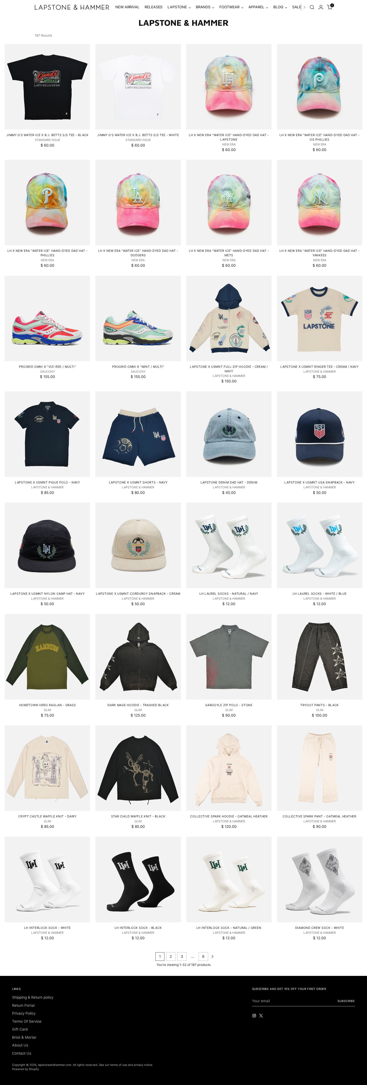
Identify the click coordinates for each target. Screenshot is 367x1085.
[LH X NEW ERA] (229, 87)
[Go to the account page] (321, 7)
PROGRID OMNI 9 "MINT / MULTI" (138, 366)
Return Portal (23, 1005)
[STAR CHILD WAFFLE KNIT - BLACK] (138, 768)
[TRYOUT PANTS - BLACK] (319, 657)
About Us (20, 1045)
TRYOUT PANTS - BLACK (319, 705)
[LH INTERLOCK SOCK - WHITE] (47, 879)
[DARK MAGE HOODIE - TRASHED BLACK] (138, 657)
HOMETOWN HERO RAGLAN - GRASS (47, 705)
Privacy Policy (23, 1013)
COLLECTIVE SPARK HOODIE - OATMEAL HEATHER (229, 816)
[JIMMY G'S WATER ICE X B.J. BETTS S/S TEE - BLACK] (47, 87)
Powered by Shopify (25, 1069)
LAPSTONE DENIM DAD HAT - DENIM (228, 482)
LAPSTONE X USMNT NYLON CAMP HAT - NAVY (47, 593)
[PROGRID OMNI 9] (47, 318)
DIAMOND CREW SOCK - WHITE (319, 928)
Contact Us (21, 1053)
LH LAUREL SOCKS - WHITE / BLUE (320, 593)
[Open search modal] (312, 7)
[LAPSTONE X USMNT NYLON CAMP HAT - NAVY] (47, 545)
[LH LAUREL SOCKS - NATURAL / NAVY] (229, 545)
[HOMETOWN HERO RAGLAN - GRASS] (47, 657)
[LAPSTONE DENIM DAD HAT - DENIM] (229, 434)
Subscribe (346, 1001)
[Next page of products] (212, 956)
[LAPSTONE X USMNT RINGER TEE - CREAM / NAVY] (319, 318)
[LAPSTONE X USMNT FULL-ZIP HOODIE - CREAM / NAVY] (229, 318)
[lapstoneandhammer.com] (72, 7)
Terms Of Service (26, 1021)
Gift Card (20, 1029)
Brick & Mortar (24, 1037)
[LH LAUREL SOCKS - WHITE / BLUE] (319, 545)
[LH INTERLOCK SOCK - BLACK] (138, 879)
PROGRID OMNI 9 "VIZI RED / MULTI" (47, 366)
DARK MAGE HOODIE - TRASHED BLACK (138, 705)
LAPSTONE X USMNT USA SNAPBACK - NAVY (319, 482)
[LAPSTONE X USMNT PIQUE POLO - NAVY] (47, 434)
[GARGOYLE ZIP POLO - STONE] (229, 657)
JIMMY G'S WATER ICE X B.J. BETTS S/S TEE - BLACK (47, 135)
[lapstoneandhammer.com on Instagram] (254, 1016)
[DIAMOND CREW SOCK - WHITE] (319, 879)
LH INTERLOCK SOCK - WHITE (47, 928)
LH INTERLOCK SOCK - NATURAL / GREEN (228, 928)
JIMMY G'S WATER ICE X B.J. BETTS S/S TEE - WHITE (138, 135)
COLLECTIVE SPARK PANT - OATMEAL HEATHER (319, 816)
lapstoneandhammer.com (54, 1064)
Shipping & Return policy (32, 997)
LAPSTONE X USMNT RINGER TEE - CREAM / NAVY (319, 366)
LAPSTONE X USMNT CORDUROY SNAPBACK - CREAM (138, 593)
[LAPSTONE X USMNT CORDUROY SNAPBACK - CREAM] (138, 545)
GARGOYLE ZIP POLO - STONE (228, 705)
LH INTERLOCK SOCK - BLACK (138, 928)
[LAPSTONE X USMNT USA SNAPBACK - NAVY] (319, 434)
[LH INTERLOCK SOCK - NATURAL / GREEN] (229, 879)
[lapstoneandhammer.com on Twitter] (261, 1016)
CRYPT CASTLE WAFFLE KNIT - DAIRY (47, 816)
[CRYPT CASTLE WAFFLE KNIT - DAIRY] (47, 768)
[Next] (304, 7)
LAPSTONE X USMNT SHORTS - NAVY (138, 482)
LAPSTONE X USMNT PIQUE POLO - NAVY (47, 482)
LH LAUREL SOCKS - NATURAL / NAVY (228, 593)
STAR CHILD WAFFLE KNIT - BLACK (138, 816)
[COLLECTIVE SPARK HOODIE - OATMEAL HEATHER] (229, 768)
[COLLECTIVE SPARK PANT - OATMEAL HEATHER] (319, 768)
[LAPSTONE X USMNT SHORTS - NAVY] (138, 434)
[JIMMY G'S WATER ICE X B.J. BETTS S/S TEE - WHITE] (138, 87)
